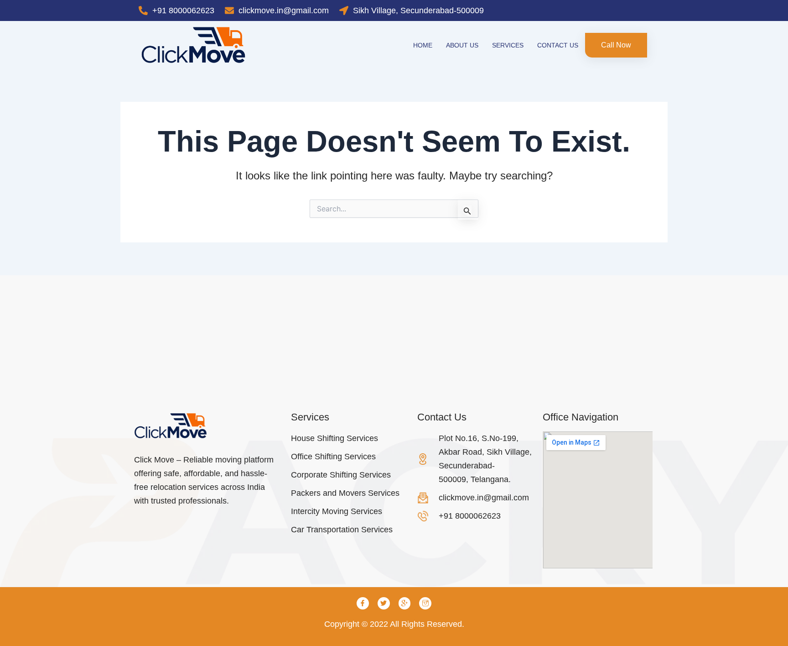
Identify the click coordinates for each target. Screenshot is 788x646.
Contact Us (557, 45)
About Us (462, 45)
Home (422, 45)
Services (508, 45)
